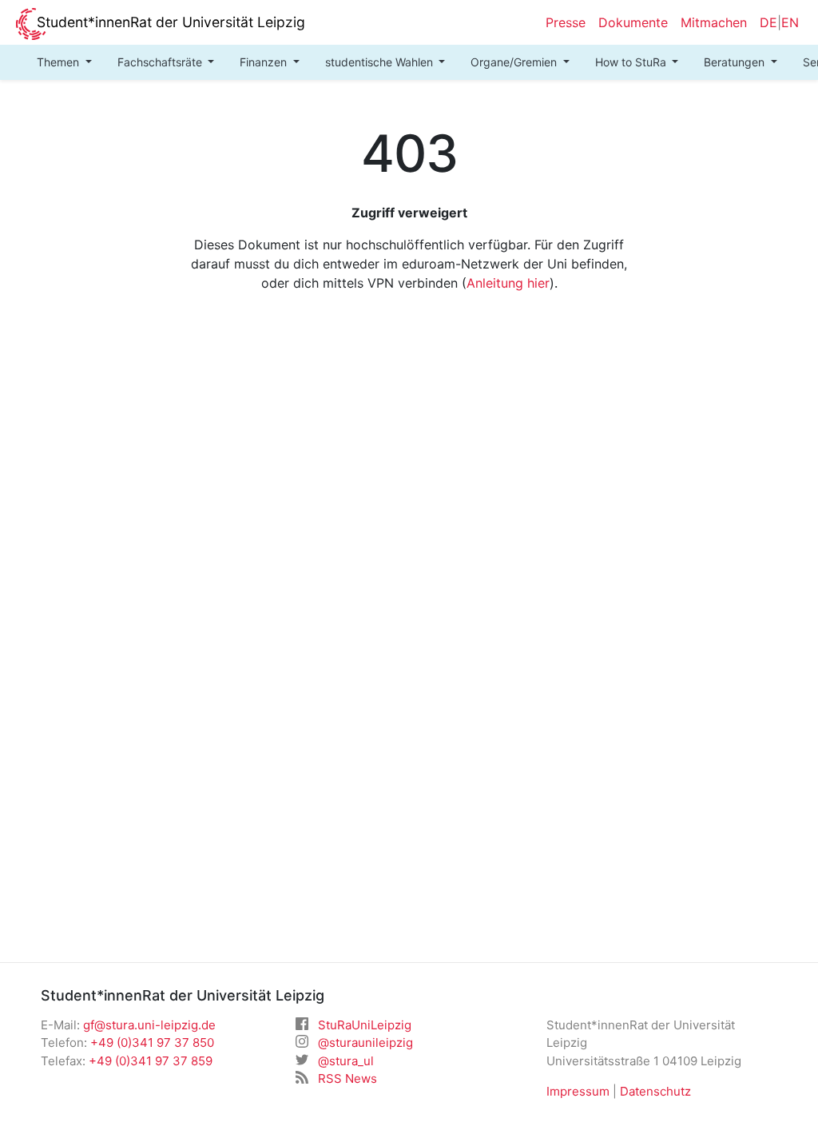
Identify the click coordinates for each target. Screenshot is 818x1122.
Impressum (578, 1091)
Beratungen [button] (736, 62)
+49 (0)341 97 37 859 (150, 1060)
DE (768, 22)
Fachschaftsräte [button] (161, 62)
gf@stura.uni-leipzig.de (149, 1024)
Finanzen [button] (265, 62)
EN (790, 22)
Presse (566, 22)
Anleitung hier (508, 283)
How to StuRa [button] (632, 62)
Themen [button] (59, 62)
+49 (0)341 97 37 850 (152, 1042)
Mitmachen (714, 22)
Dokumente (633, 22)
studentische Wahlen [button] (380, 62)
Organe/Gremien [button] (515, 62)
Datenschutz (655, 1091)
